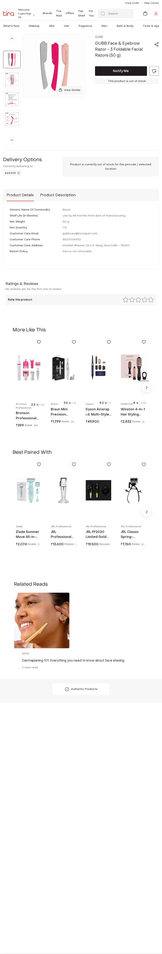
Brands (47, 13)
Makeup (34, 26)
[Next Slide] (146, 387)
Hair (66, 26)
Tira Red (59, 13)
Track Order (132, 3)
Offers (70, 13)
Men (104, 26)
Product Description (58, 195)
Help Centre (151, 3)
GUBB (99, 36)
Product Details (20, 195)
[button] (20, 26)
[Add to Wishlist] (39, 342)
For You (91, 13)
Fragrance (85, 26)
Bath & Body (125, 26)
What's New (11, 26)
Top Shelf (81, 13)
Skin (52, 26)
